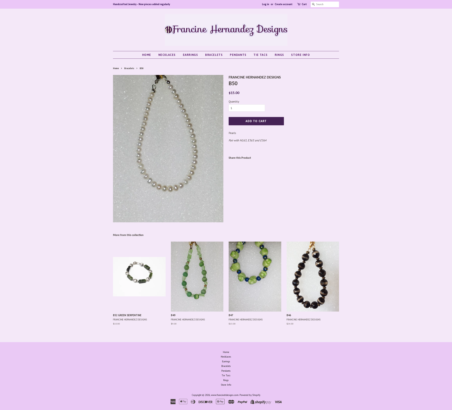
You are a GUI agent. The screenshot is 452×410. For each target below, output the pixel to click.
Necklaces (167, 54)
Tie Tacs (260, 54)
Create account (283, 4)
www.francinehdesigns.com (225, 395)
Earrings (190, 54)
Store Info (300, 54)
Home (146, 54)
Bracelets (214, 54)
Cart (304, 4)
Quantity (234, 101)
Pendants (238, 54)
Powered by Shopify (250, 395)
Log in (265, 4)
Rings (279, 54)
